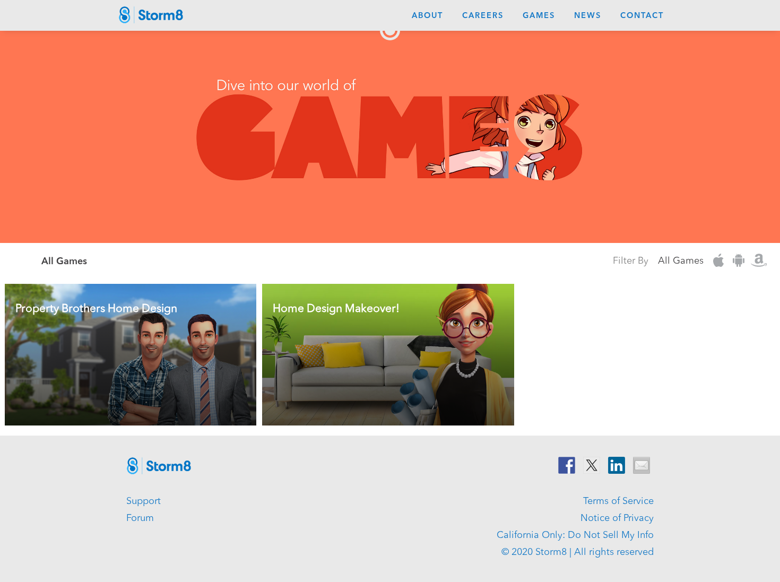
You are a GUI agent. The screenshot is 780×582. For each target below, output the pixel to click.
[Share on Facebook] (566, 465)
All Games (681, 261)
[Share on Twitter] (591, 465)
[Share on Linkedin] (616, 465)
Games (539, 16)
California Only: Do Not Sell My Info (575, 535)
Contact (642, 16)
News (587, 16)
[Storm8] (151, 18)
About (427, 16)
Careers (483, 16)
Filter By (630, 261)
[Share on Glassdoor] (641, 465)
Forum (140, 518)
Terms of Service (618, 501)
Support (143, 501)
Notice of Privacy (617, 518)
